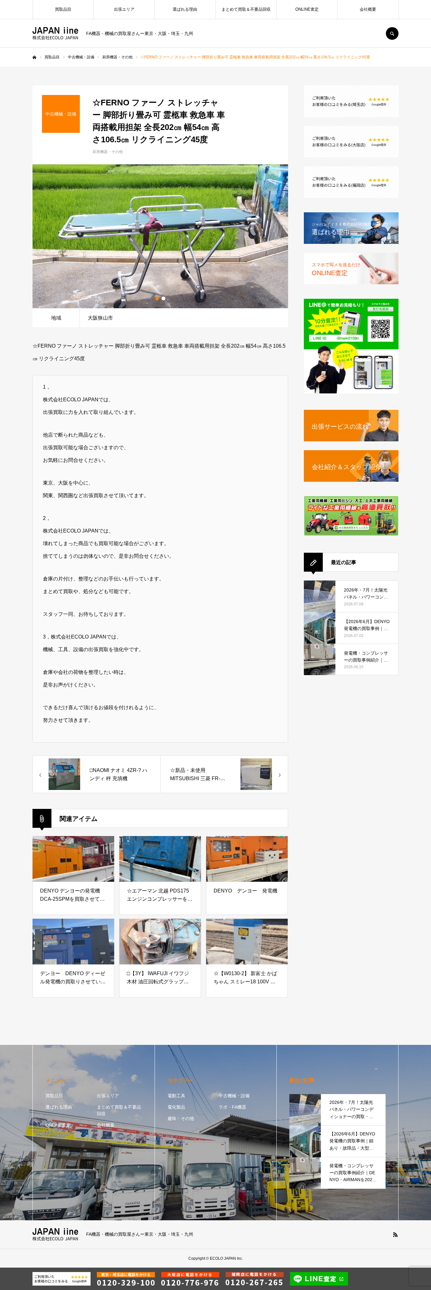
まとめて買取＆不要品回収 (246, 9)
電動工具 (176, 1095)
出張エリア (124, 9)
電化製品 (176, 1107)
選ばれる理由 (185, 9)
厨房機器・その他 (107, 152)
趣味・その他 (181, 1118)
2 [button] (163, 298)
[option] (160, 236)
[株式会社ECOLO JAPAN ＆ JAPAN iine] (55, 33)
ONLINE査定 (307, 9)
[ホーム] (34, 57)
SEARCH (392, 33)
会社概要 (368, 9)
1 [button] (157, 298)
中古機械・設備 (234, 1095)
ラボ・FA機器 (232, 1107)
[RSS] (395, 1234)
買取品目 (63, 9)
